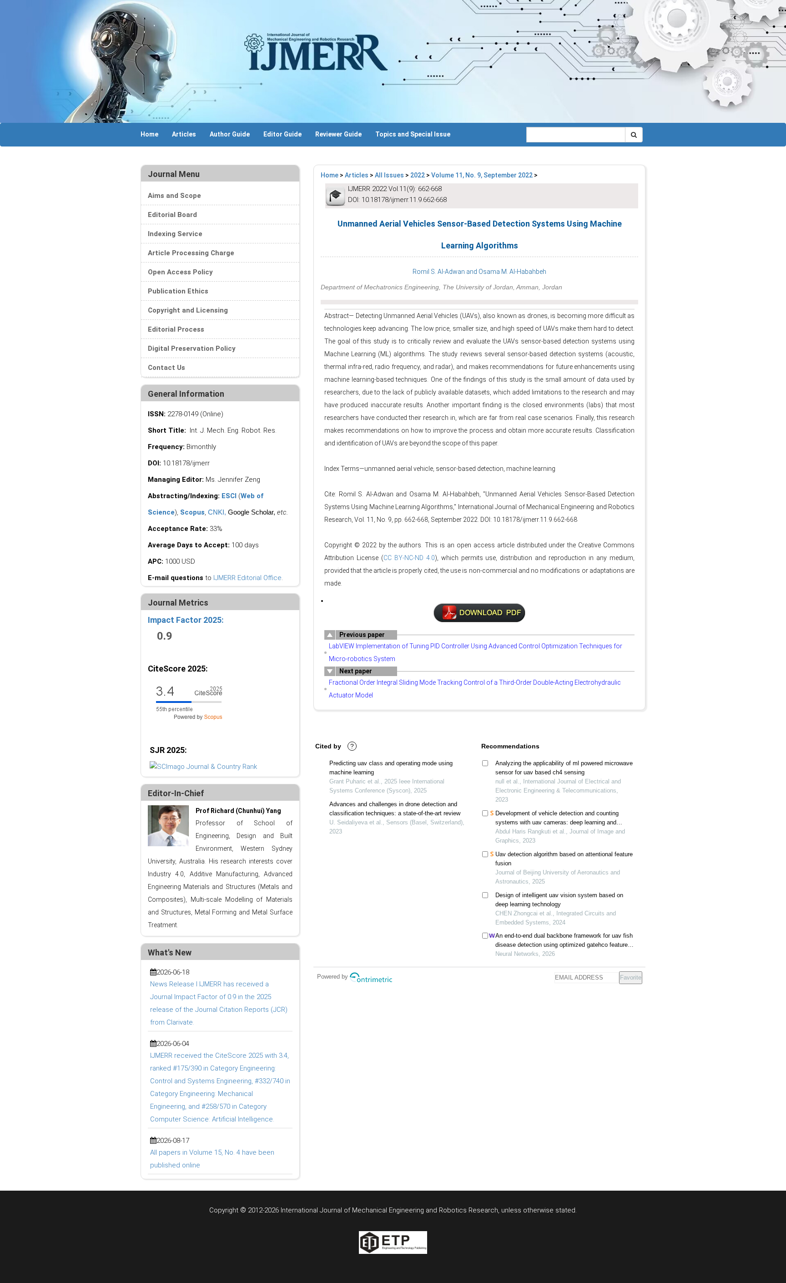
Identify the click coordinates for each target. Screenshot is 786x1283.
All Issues (389, 175)
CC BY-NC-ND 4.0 (409, 557)
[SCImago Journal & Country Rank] (203, 766)
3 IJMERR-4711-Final (479, 613)
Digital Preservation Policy (192, 348)
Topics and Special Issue (412, 134)
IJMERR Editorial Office (247, 578)
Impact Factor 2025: (187, 620)
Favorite (630, 977)
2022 (417, 175)
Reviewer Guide (338, 134)
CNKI (216, 512)
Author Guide (230, 134)
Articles (184, 134)
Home (149, 134)
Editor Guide (282, 134)
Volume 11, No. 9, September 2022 (482, 175)
